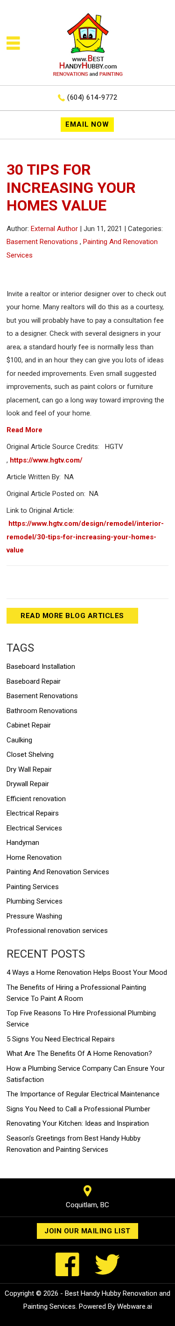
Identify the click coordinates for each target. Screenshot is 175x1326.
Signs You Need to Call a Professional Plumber (78, 1109)
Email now (87, 124)
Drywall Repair (28, 784)
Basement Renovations (42, 242)
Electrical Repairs (33, 813)
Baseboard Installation (41, 666)
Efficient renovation (36, 799)
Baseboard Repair (34, 681)
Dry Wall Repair (29, 769)
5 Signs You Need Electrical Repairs (61, 1039)
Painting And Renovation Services (58, 872)
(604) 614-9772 (92, 97)
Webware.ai (134, 1306)
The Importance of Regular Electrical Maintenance (83, 1094)
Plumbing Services (35, 901)
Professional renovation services (57, 930)
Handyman (23, 842)
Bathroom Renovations (42, 711)
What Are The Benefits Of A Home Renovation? (79, 1053)
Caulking (19, 740)
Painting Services (33, 887)
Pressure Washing (34, 916)
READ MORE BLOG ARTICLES (72, 616)
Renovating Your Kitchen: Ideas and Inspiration (78, 1123)
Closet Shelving (30, 754)
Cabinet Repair (29, 725)
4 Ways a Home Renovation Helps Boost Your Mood (87, 972)
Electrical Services (34, 828)
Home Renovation (34, 857)
